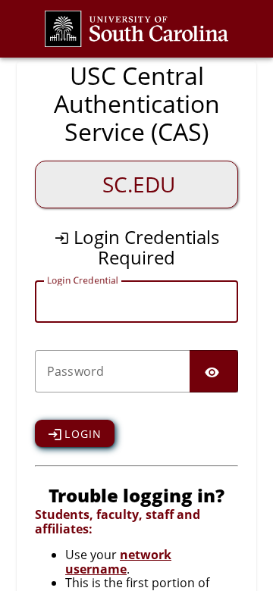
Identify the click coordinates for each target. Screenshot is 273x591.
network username (118, 561)
